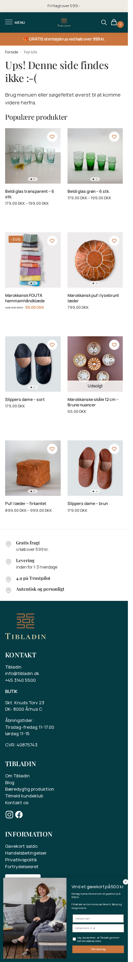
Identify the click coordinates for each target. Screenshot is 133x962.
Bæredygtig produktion (29, 789)
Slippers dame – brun (88, 503)
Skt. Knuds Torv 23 (24, 702)
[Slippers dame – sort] (33, 364)
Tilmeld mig (98, 949)
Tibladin (13, 667)
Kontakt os (16, 802)
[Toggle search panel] (104, 22)
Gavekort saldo (21, 846)
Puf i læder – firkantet (25, 503)
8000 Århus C (27, 709)
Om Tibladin (17, 776)
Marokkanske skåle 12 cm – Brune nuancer (93, 402)
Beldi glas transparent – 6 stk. (29, 194)
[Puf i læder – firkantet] (33, 468)
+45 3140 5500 (20, 680)
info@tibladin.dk (22, 673)
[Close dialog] (126, 882)
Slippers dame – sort (25, 399)
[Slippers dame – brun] (95, 468)
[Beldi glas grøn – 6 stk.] (95, 156)
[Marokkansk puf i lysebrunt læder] (95, 260)
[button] (115, 23)
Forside (11, 51)
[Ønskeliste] (52, 137)
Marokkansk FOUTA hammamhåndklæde (25, 298)
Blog (9, 782)
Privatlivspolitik (21, 860)
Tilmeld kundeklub (24, 796)
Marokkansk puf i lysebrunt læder (93, 298)
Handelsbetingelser (26, 853)
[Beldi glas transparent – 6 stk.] (33, 156)
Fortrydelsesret (22, 866)
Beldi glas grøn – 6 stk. (89, 191)
